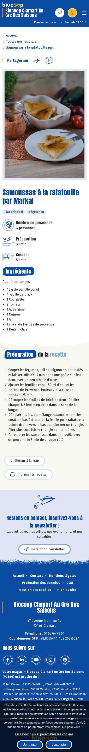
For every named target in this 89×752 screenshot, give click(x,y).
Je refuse (30, 744)
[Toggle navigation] (84, 14)
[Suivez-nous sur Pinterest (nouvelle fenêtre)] (65, 660)
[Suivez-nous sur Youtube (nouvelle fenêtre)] (36, 660)
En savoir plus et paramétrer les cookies (44, 734)
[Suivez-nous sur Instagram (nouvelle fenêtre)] (50, 660)
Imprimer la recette (32, 474)
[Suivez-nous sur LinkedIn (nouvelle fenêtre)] (22, 660)
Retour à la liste (27, 461)
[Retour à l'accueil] (12, 5)
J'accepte (59, 744)
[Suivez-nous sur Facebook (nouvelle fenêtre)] (7, 660)
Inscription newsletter (48, 549)
